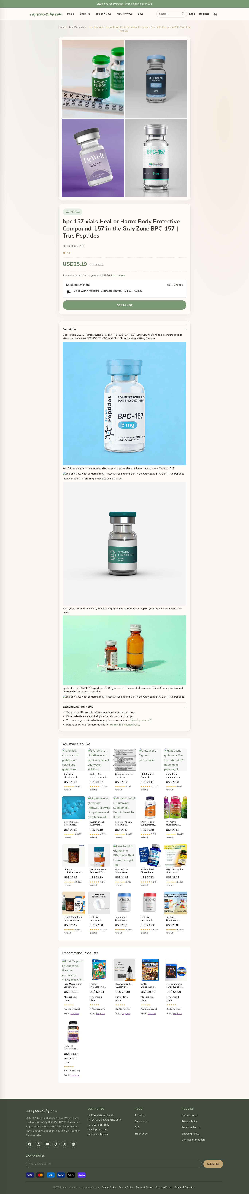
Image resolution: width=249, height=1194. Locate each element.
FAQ (137, 1127)
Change (178, 285)
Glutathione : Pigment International (147, 776)
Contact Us (141, 1121)
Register (204, 14)
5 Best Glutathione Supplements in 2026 (73, 919)
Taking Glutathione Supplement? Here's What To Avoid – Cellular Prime (174, 919)
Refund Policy (190, 1115)
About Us (140, 1115)
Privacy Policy (189, 1121)
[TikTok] (56, 1144)
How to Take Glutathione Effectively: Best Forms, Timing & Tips (123, 871)
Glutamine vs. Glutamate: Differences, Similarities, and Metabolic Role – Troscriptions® (72, 823)
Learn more (118, 275)
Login (192, 14)
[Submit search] (183, 14)
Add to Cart (125, 305)
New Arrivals (124, 14)
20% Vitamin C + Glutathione (123, 985)
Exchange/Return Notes (78, 707)
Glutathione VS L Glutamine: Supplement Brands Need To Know (123, 823)
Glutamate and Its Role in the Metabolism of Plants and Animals (124, 776)
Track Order (142, 1133)
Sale (140, 14)
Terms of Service (191, 1127)
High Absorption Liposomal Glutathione (175, 871)
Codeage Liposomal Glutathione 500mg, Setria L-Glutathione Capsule (149, 919)
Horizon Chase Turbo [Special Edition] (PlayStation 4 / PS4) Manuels (174, 985)
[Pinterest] (73, 1144)
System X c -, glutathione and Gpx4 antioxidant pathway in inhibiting (98, 776)
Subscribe (213, 1164)
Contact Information (193, 1139)
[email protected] (141, 720)
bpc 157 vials (103, 14)
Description (70, 329)
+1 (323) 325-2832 (98, 1124)
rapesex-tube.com (46, 14)
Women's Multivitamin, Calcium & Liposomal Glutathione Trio (174, 823)
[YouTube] (47, 1144)
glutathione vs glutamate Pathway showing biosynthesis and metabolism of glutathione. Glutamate (99, 823)
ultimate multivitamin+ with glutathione (73, 871)
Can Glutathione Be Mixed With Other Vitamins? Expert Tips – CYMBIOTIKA (98, 871)
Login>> (75, 1013)
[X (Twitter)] (64, 1144)
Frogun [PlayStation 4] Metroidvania (97, 985)
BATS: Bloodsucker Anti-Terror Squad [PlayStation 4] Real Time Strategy (150, 985)
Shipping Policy (190, 1133)
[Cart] (215, 14)
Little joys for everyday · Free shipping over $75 (124, 3)
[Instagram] (38, 1144)
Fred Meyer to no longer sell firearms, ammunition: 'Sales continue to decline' (73, 985)
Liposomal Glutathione (121, 919)
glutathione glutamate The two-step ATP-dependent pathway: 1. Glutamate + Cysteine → (173, 776)
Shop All (85, 14)
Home (70, 14)
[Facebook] (29, 1144)
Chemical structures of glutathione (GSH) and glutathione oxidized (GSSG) (73, 776)
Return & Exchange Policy (125, 724)
